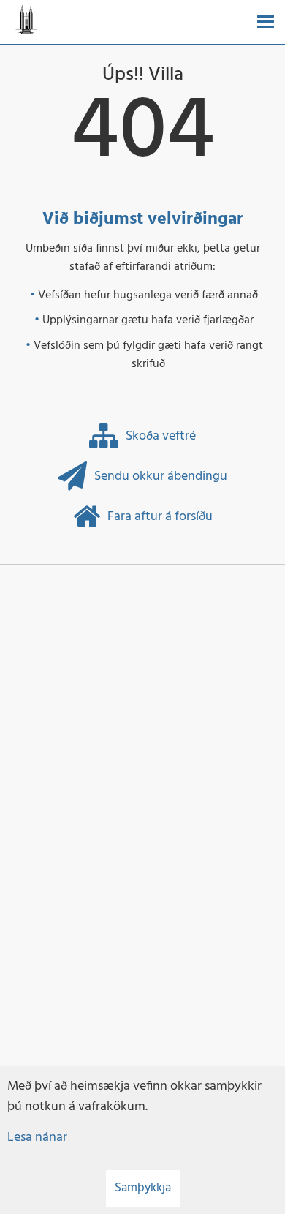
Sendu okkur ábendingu (160, 476)
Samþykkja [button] (143, 1188)
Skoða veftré (161, 436)
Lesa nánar (37, 1137)
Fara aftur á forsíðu (160, 516)
